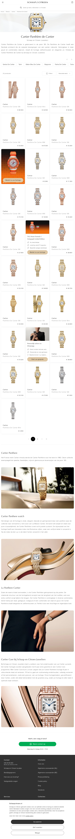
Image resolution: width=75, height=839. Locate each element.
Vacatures (41, 790)
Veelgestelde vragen (11, 781)
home (2, 11)
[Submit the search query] (21, 7)
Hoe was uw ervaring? (11, 777)
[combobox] (64, 73)
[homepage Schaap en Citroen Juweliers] (37, 2)
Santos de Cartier (8, 64)
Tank (20, 64)
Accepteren (37, 822)
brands (8, 11)
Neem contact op (39, 744)
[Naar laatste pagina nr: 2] (46, 439)
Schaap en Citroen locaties (13, 768)
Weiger (37, 833)
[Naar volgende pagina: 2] (42, 439)
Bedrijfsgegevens (10, 773)
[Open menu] (2, 2)
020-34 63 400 (8, 763)
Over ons (41, 764)
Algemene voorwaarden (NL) (47, 768)
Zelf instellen (37, 827)
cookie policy (29, 816)
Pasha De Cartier (60, 64)
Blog (39, 786)
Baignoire (48, 64)
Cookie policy (42, 781)
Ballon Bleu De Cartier (33, 64)
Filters (50, 73)
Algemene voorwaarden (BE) (47, 773)
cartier (13, 11)
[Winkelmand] (72, 2)
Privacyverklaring (43, 777)
